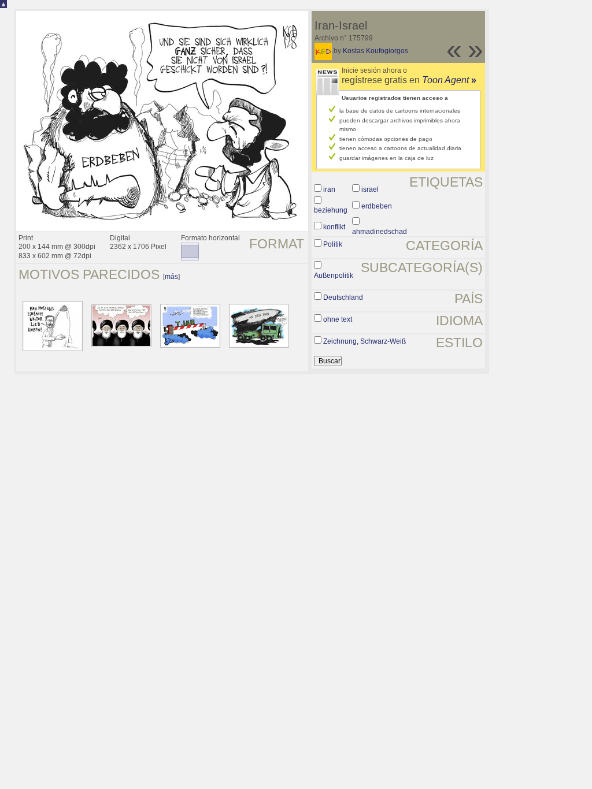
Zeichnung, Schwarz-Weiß (364, 341)
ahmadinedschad (379, 232)
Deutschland (343, 297)
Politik (332, 244)
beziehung (330, 210)
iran (329, 189)
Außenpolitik (333, 275)
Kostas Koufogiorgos (375, 51)
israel (370, 189)
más (171, 277)
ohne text (337, 319)
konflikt (334, 227)
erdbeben (376, 206)
